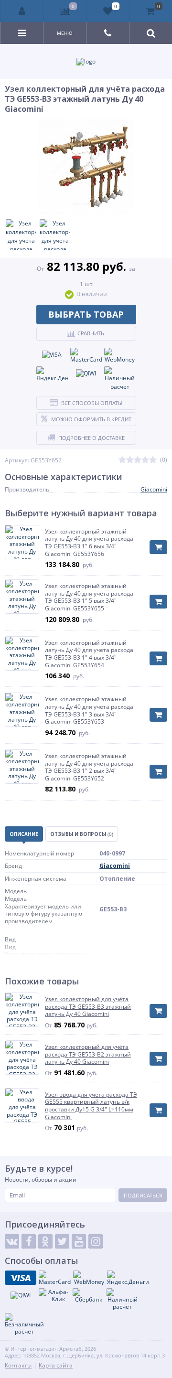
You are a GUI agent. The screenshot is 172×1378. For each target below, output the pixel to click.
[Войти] (22, 11)
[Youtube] (79, 1241)
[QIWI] (86, 373)
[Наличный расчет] (120, 378)
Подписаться (143, 1195)
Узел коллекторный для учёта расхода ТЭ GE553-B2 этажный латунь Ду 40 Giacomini (88, 1054)
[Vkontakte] (12, 1241)
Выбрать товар (86, 314)
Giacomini (153, 489)
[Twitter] (62, 1241)
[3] (137, 460)
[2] (130, 460)
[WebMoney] (120, 356)
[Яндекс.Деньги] (52, 374)
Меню (65, 33)
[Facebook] (29, 1241)
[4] (145, 460)
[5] (153, 460)
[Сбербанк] (88, 1295)
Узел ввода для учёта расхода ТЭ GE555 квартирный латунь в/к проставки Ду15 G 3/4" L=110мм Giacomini (91, 1106)
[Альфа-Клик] (54, 1295)
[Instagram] (95, 1241)
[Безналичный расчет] (24, 1324)
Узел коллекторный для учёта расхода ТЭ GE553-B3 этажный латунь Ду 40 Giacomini (88, 1006)
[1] (122, 460)
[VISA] (52, 355)
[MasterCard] (86, 356)
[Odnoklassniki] (45, 1241)
